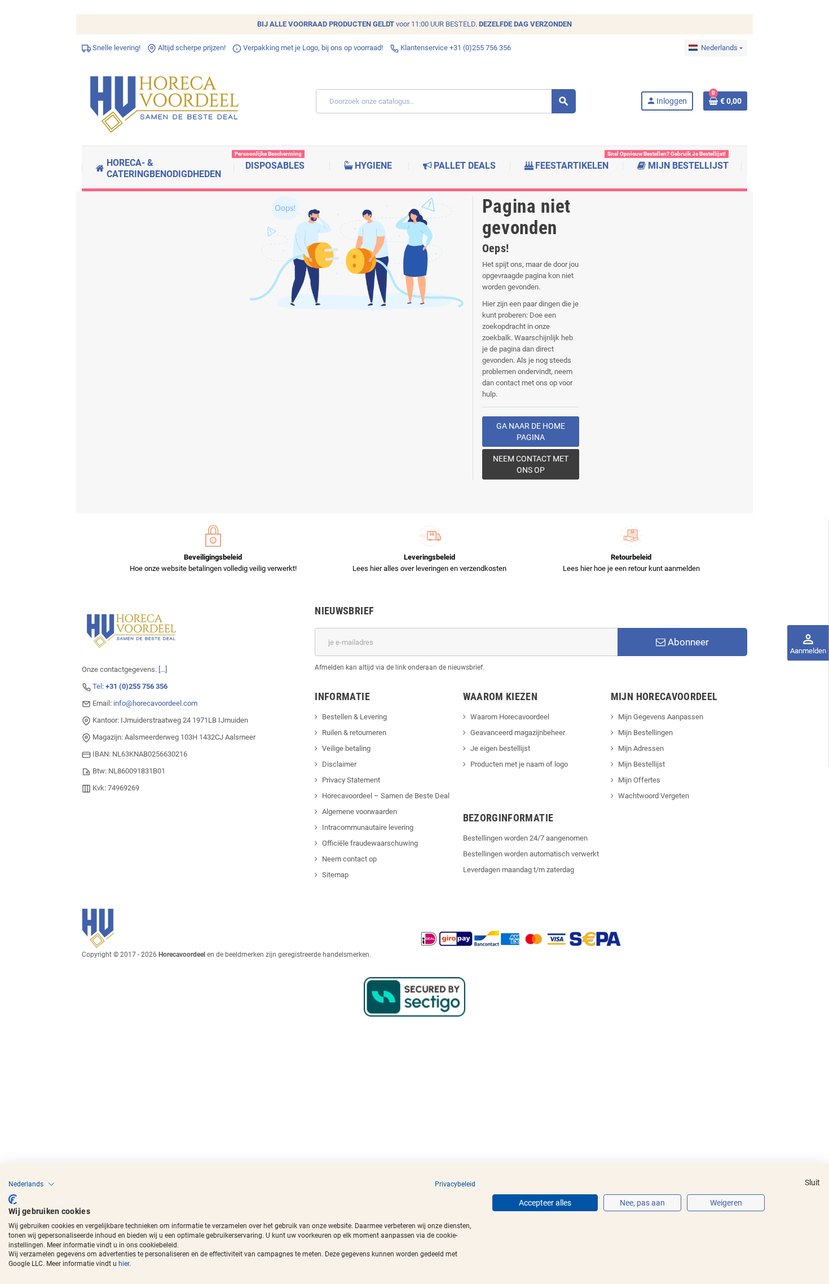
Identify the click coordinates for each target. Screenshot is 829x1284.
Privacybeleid (455, 1184)
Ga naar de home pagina (530, 431)
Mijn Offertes (639, 780)
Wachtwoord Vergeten (653, 795)
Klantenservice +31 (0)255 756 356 (455, 47)
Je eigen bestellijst (500, 748)
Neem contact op (349, 859)
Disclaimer (339, 764)
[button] (31, 1184)
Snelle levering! (115, 47)
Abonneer (687, 642)
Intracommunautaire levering (367, 827)
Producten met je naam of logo (519, 764)
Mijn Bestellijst (641, 764)
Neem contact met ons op (530, 464)
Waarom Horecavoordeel (509, 717)
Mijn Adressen (641, 748)
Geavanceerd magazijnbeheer (517, 732)
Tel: (129, 686)
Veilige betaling (346, 748)
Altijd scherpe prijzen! (191, 47)
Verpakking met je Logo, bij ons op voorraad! (312, 47)
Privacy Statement (351, 780)
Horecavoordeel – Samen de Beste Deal (385, 795)
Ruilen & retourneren (354, 732)
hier (123, 1264)
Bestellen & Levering (354, 717)
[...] (162, 669)
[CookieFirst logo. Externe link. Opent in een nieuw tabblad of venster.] (12, 1199)
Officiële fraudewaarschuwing (370, 843)
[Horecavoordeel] (166, 100)
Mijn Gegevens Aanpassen (660, 717)
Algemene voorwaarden (359, 811)
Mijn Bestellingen (645, 732)
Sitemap (335, 874)
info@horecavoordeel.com (155, 703)
